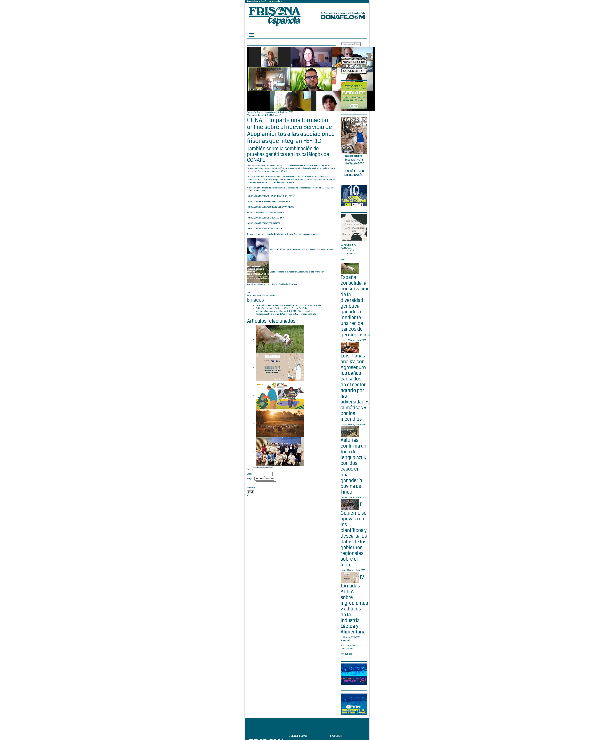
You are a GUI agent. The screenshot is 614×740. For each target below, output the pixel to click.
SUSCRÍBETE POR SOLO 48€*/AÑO (354, 173)
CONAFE (268, 115)
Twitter (259, 308)
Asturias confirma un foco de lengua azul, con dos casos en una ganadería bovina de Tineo (353, 466)
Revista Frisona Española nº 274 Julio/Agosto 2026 (354, 159)
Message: (251, 487)
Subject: (250, 478)
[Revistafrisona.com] (274, 16)
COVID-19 (310, 176)
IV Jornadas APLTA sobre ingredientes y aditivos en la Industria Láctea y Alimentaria (354, 604)
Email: (249, 474)
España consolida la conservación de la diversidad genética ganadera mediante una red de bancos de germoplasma (355, 306)
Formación (277, 115)
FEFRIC (278, 168)
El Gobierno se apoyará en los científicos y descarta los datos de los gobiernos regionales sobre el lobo (354, 534)
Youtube (259, 314)
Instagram (260, 311)
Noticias (260, 115)
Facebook (260, 305)
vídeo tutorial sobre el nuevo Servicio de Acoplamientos (292, 234)
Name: (250, 469)
